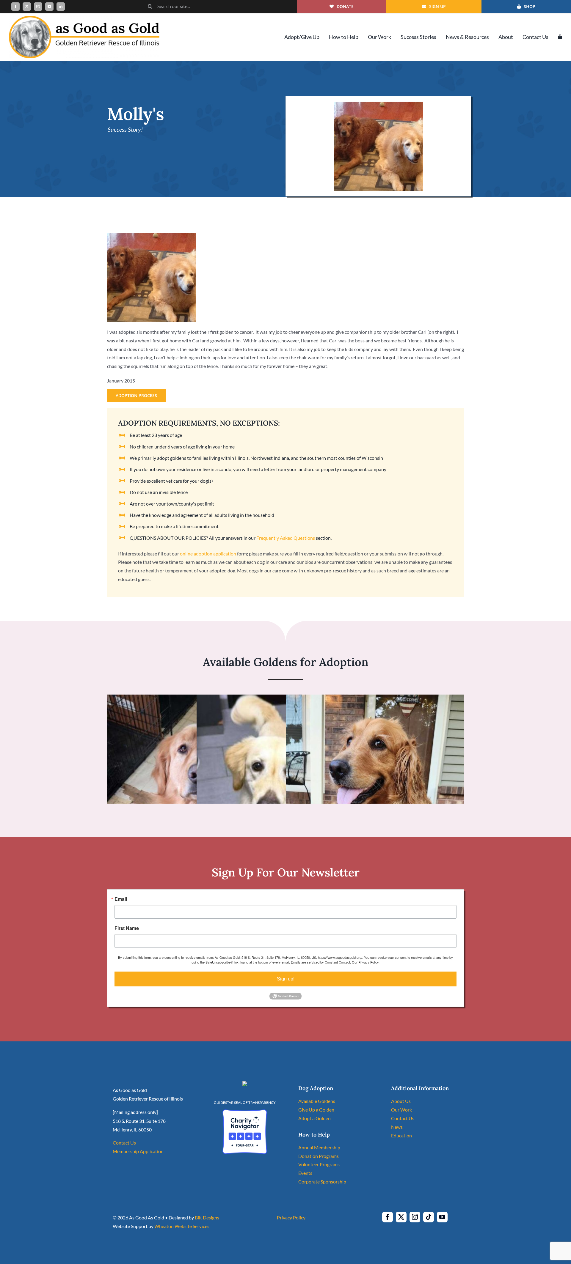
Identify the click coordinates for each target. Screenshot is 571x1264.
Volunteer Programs (319, 1164)
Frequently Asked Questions (285, 538)
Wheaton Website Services (181, 1226)
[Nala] (278, 698)
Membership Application (138, 1151)
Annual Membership (319, 1147)
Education (401, 1135)
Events (305, 1173)
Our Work (401, 1109)
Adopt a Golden (314, 1118)
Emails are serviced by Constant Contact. (321, 962)
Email (120, 899)
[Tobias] (196, 698)
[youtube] (49, 6)
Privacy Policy (291, 1217)
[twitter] (27, 6)
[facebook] (15, 6)
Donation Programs (318, 1156)
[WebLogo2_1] (84, 18)
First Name (126, 928)
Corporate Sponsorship (322, 1181)
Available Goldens (316, 1101)
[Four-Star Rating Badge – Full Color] (244, 1112)
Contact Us (124, 1142)
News (397, 1127)
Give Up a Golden (316, 1109)
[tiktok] (428, 1217)
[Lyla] (375, 698)
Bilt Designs (207, 1217)
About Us (401, 1101)
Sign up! (285, 978)
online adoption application (208, 553)
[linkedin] (61, 6)
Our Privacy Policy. (365, 962)
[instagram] (38, 6)
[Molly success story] (378, 104)
